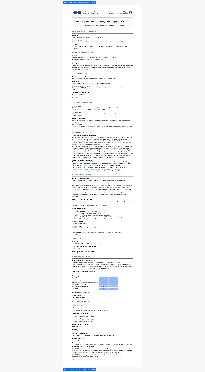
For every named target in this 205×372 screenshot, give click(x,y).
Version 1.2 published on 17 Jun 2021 (84, 318)
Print (65, 2)
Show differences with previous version (79, 2)
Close (93, 2)
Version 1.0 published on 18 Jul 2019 (83, 321)
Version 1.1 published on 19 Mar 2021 (84, 319)
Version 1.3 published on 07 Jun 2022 (84, 316)
